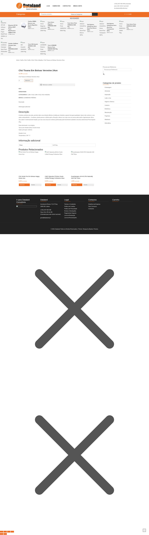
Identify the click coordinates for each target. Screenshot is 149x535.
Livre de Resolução (69, 215)
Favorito (33, 184)
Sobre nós (56, 6)
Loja (48, 6)
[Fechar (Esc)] (12, 532)
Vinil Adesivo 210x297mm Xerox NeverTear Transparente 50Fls (111, 27)
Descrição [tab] (21, 102)
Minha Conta (77, 6)
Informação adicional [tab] (24, 106)
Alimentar (107, 91)
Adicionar (27, 80)
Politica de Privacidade (70, 208)
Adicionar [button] (22, 184)
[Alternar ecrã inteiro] (5, 532)
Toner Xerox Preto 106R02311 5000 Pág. (72, 24)
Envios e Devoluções (70, 211)
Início (17, 60)
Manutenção (108, 112)
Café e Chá (23, 60)
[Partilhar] (8, 532)
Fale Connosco (92, 206)
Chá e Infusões (39, 60)
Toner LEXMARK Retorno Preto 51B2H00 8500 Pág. (53, 47)
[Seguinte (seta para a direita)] (5, 534)
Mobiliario (107, 119)
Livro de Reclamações (70, 217)
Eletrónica (107, 109)
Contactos (67, 6)
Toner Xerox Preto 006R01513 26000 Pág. (131, 26)
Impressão (107, 94)
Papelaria (107, 116)
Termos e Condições (70, 204)
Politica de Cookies (69, 206)
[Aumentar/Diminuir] (1, 532)
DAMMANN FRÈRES (30, 97)
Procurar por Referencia (109, 67)
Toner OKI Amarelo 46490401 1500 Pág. (33, 46)
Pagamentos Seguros (70, 213)
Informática (108, 123)
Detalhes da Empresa (94, 204)
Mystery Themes (93, 229)
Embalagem (108, 87)
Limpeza (107, 105)
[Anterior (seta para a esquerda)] (1, 534)
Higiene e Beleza (109, 101)
